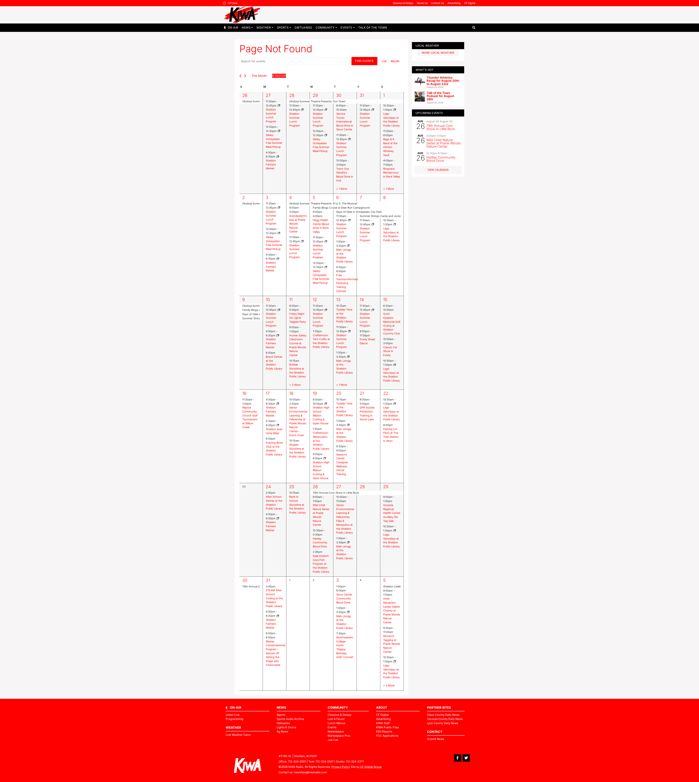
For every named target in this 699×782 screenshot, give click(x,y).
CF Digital (469, 3)
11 (291, 299)
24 (268, 486)
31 (362, 95)
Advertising (454, 3)
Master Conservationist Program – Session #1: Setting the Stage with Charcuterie (275, 653)
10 (268, 299)
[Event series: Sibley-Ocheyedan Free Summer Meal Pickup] (279, 131)
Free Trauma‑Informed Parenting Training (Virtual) (347, 283)
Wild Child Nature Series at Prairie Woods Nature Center (443, 143)
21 (362, 393)
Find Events (364, 61)
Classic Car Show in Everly (390, 351)
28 (291, 95)
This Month (259, 76)
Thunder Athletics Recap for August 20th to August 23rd (443, 81)
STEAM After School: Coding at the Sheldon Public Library (274, 598)
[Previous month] (240, 76)
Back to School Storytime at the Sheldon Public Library (297, 504)
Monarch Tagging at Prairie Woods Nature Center (391, 643)
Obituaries (303, 27)
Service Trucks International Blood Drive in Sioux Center (344, 121)
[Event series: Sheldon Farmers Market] (278, 156)
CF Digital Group (371, 767)
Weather (263, 27)
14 (362, 299)
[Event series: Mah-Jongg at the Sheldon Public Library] (348, 245)
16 (244, 393)
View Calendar (438, 169)
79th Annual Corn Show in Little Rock (440, 127)
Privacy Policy (340, 767)
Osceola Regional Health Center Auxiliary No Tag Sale (391, 512)
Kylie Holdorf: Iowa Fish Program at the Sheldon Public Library (321, 563)
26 (244, 95)
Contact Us (437, 3)
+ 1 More (341, 188)
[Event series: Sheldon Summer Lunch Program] (279, 105)
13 (338, 299)
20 (338, 393)
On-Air (233, 27)
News (246, 27)
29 (315, 95)
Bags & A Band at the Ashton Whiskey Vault (390, 147)
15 (385, 299)
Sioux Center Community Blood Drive (344, 598)
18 (291, 393)
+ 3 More (388, 685)
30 (338, 95)
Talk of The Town (372, 27)
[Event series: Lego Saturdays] (394, 109)
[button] (474, 27)
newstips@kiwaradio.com (310, 772)
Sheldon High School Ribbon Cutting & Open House (321, 415)
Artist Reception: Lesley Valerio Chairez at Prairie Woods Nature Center (391, 610)
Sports (283, 27)
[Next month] (245, 76)
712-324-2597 (297, 761)
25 (291, 486)
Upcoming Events (429, 113)
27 (268, 95)
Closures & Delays (403, 3)
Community (325, 27)
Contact (434, 732)
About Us (422, 3)
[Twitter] (466, 758)
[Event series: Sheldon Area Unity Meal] (278, 425)
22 (385, 393)
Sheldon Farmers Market (271, 164)
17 (268, 393)
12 (315, 299)
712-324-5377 (355, 761)
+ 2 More (295, 384)
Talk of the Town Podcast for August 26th (440, 96)
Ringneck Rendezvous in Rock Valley (391, 172)
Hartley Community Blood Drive (320, 542)
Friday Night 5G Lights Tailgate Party (297, 317)
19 (315, 393)
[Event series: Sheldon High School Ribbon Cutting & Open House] (325, 403)
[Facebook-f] (457, 758)
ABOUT (381, 707)
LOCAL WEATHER (427, 45)
